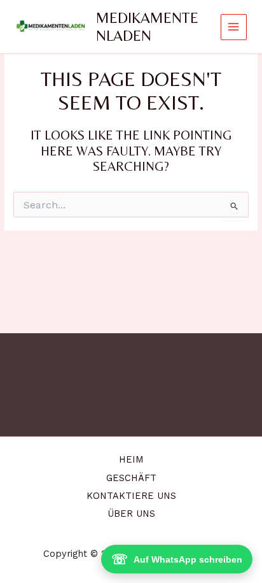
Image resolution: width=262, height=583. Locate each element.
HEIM (131, 459)
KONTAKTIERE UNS (131, 495)
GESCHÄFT (131, 478)
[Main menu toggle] (234, 27)
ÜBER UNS (131, 513)
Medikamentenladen (147, 26)
